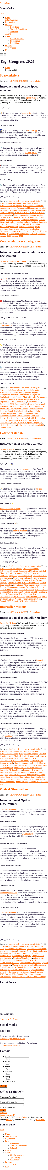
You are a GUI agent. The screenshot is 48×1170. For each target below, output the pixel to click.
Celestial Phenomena (18, 210)
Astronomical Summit (9, 392)
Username (8, 1097)
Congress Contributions (22, 958)
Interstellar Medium (8, 623)
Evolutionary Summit (16, 587)
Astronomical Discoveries (33, 206)
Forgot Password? (7, 1115)
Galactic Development (9, 589)
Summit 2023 (5, 236)
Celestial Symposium (36, 210)
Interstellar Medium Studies (11, 770)
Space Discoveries (16, 229)
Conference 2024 (37, 213)
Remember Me (9, 1107)
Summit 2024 (17, 236)
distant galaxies (31, 152)
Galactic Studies (16, 222)
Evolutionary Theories (35, 587)
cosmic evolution (20, 531)
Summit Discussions (25, 974)
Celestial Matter (22, 397)
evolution (25, 469)
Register (3, 1112)
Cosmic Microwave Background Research (23, 407)
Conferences (17, 955)
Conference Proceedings (21, 953)
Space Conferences (26, 226)
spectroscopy (27, 834)
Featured (8, 45)
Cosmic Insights (36, 215)
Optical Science (37, 969)
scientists (8, 735)
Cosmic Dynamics (38, 578)
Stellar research (22, 782)
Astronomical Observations (22, 946)
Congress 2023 (6, 215)
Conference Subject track (18, 201)
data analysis (38, 958)
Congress (27, 955)
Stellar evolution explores (10, 509)
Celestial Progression (32, 573)
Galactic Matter (41, 589)
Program (8, 24)
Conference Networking (27, 951)
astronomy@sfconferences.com (12, 1038)
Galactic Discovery (39, 763)
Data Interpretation (7, 960)
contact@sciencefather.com (11, 1045)
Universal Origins (31, 601)
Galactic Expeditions (29, 219)
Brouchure (14, 27)
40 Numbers (5, 946)
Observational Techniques (30, 962)
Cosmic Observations (20, 761)
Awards (8, 34)
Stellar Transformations (32, 599)
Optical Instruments (8, 967)
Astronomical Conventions (11, 206)
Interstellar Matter (34, 768)
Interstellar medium (13, 606)
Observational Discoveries (26, 960)
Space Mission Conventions (22, 231)
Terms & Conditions (18, 29)
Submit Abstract (11, 20)
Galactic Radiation (25, 413)
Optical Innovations (38, 965)
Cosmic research (14, 582)
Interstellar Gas (20, 768)
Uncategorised (35, 201)
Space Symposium (37, 233)
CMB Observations (18, 402)
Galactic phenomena (39, 765)
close (2, 13)
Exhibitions (14, 43)
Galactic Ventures (31, 222)
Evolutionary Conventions (24, 585)
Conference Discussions (36, 948)
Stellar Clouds (21, 779)
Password (8, 1102)
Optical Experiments (20, 965)
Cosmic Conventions (17, 406)
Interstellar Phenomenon (10, 772)
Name (8, 1056)
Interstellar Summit (28, 772)
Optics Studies (23, 972)
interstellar (40, 660)
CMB (5, 279)
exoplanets (26, 113)
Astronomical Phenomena (27, 208)
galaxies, (39, 489)
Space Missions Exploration (18, 233)
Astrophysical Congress (28, 392)
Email (8, 1061)
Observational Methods (9, 962)
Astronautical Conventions (11, 203)
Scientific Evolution (39, 592)
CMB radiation (6, 325)
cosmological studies (8, 893)
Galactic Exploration (8, 765)
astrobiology (32, 130)
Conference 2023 (22, 213)
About (7, 36)
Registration (10, 22)
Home (7, 17)
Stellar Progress (15, 599)
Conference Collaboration (15, 948)
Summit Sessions (18, 976)
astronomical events (8, 208)
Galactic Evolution (26, 589)
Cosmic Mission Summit (10, 217)
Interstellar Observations (33, 770)
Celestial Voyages (7, 213)
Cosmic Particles (36, 761)
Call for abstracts (17, 38)
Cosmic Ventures (13, 219)
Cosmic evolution (11, 433)
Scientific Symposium (9, 226)
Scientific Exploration (31, 224)
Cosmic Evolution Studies (10, 580)
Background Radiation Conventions (14, 395)
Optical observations (8, 809)
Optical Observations (14, 789)
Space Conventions (22, 777)
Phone (8, 1066)
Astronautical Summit (31, 203)
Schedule (14, 31)
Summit (33, 972)
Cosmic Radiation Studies (17, 411)
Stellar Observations (8, 425)
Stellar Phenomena (24, 425)
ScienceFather (5, 3)
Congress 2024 (6, 958)
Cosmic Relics (35, 411)
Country (9, 1071)
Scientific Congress (13, 224)
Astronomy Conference (9, 1019)
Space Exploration (38, 777)
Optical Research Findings (19, 969)
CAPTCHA (10, 1081)
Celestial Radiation (7, 399)
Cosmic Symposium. (29, 217)
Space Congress (25, 420)
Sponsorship (15, 41)
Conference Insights (8, 951)
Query (8, 1076)
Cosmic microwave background (20, 241)
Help (7, 50)
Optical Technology (8, 972)
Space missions (9, 75)
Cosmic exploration (21, 215)
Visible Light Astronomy (36, 976)
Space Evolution (18, 596)
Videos (13, 48)
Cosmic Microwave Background (13, 261)
